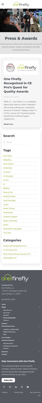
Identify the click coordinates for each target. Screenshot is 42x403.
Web (4, 334)
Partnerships (8, 212)
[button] (3, 4)
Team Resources (35, 392)
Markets (6, 315)
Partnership (7, 168)
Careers (6, 320)
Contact (4, 354)
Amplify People (9, 196)
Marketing (7, 159)
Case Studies (6, 337)
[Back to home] (21, 4)
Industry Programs (8, 340)
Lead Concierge (9, 200)
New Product (8, 164)
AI (4, 184)
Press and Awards (9, 318)
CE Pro (6, 180)
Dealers (6, 348)
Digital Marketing (9, 332)
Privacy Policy (18, 392)
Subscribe (8, 380)
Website (6, 188)
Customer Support (10, 216)
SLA (39, 395)
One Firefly (7, 155)
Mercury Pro (8, 192)
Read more (8, 124)
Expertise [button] (5, 351)
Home (4, 304)
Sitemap (4, 392)
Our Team (6, 313)
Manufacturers (8, 343)
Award (5, 224)
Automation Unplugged (12, 228)
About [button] (4, 307)
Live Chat (7, 232)
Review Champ (9, 208)
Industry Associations (10, 346)
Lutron (6, 204)
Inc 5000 (6, 172)
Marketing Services (8, 326)
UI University (8, 176)
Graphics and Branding (11, 329)
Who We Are (7, 310)
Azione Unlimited (10, 220)
